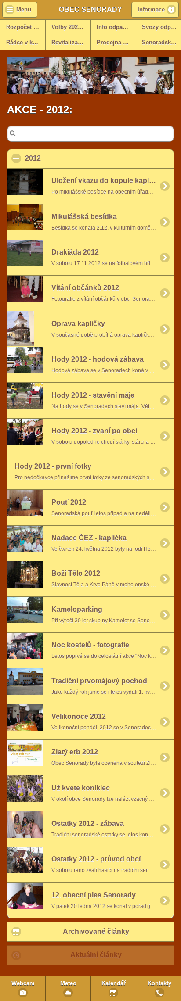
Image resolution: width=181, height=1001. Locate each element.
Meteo (68, 983)
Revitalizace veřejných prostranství (70, 42)
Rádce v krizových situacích (25, 42)
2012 (75, 158)
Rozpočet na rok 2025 (25, 27)
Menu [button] (23, 10)
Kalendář (113, 983)
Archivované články (96, 931)
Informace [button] (151, 10)
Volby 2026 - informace (70, 27)
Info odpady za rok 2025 (116, 27)
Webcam (23, 983)
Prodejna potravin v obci (116, 42)
